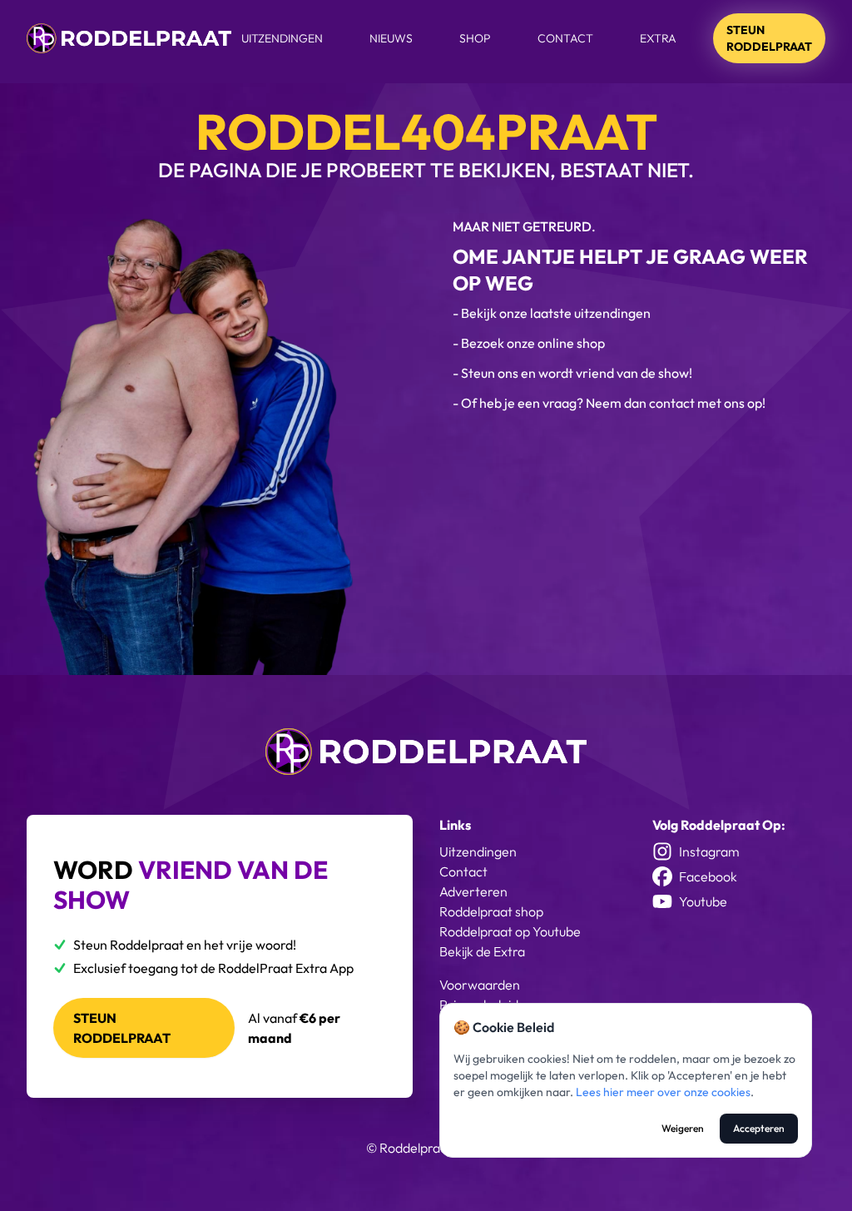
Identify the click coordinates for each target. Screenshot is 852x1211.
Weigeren (682, 1128)
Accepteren (759, 1128)
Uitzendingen (282, 38)
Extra (658, 38)
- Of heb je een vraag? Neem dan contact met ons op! (609, 403)
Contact (565, 38)
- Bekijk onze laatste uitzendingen (552, 313)
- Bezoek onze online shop (529, 343)
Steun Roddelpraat (769, 38)
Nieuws (391, 38)
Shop (475, 38)
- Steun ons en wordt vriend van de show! (572, 373)
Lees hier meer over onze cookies (663, 1091)
